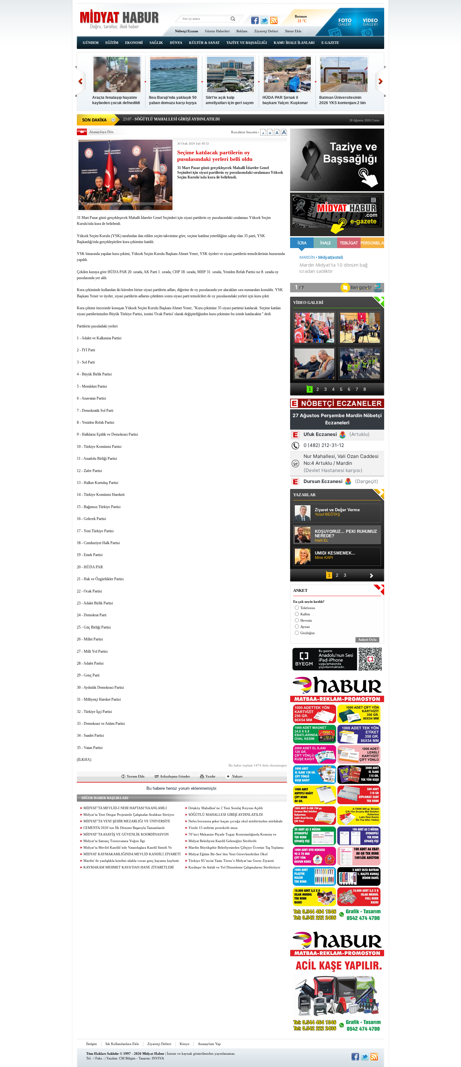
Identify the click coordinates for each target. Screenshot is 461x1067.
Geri (80, 81)
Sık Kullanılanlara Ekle (122, 1044)
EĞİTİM (111, 43)
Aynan (305, 627)
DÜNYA (176, 43)
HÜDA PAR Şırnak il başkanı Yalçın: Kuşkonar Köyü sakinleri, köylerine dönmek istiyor (285, 100)
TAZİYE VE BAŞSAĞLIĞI (246, 43)
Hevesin (306, 620)
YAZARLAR (304, 494)
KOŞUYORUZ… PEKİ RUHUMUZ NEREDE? (346, 536)
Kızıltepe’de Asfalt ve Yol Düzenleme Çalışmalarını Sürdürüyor (234, 867)
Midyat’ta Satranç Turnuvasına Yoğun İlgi (114, 841)
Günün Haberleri (217, 31)
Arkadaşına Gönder (175, 776)
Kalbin (305, 614)
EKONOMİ (134, 43)
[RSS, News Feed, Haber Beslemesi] (274, 20)
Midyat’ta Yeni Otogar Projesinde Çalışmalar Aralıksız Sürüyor (128, 814)
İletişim (91, 1044)
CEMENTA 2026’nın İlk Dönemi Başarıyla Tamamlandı (124, 828)
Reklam (241, 31)
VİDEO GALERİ (308, 302)
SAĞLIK (156, 43)
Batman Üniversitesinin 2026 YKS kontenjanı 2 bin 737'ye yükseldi (342, 100)
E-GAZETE (330, 43)
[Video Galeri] (371, 22)
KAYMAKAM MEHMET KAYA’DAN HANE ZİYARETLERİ (128, 867)
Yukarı (237, 776)
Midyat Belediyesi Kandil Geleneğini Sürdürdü (222, 841)
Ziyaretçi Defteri (266, 31)
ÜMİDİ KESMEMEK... (335, 555)
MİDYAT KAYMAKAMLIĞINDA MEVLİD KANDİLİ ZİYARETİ (132, 854)
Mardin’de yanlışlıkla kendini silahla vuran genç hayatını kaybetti (131, 861)
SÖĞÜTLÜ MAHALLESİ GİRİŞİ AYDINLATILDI (225, 814)
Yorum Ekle (136, 776)
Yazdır (210, 776)
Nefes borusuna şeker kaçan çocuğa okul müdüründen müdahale (235, 821)
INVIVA (158, 1058)
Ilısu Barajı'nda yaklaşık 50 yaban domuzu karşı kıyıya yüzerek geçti (173, 100)
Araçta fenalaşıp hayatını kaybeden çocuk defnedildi (116, 100)
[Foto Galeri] (343, 22)
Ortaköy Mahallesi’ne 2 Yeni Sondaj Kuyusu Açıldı (225, 808)
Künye (184, 1044)
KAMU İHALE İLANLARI (294, 43)
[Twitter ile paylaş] (264, 20)
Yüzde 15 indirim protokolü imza (212, 828)
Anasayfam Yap (209, 1044)
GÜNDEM (90, 43)
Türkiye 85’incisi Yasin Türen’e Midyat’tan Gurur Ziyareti (231, 861)
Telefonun (307, 608)
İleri (380, 81)
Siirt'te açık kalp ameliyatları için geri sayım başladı (230, 100)
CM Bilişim (127, 1058)
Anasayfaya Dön (101, 132)
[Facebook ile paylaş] (255, 20)
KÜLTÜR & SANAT (204, 43)
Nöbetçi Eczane (186, 31)
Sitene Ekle (293, 31)
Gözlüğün (307, 633)
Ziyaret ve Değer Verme (337, 512)
